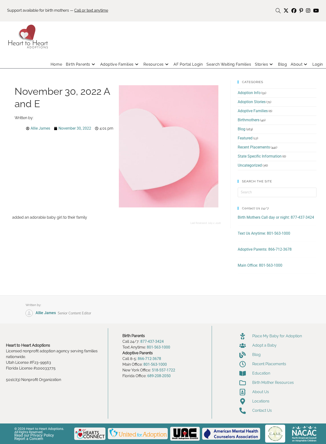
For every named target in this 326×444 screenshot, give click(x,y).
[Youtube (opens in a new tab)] (315, 10)
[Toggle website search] (278, 11)
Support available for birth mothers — (57, 10)
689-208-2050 (159, 376)
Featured (245, 138)
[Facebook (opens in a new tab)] (294, 10)
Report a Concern (28, 438)
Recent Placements (254, 147)
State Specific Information (260, 156)
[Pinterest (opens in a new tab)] (301, 10)
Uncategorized (250, 165)
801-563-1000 (158, 347)
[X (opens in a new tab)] (286, 10)
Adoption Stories (252, 102)
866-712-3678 (149, 358)
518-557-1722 (163, 370)
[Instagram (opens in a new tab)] (308, 10)
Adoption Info (249, 92)
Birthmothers (248, 120)
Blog (241, 129)
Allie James (46, 313)
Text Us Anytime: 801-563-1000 (264, 233)
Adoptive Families (253, 111)
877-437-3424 (152, 341)
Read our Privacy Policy (34, 435)
